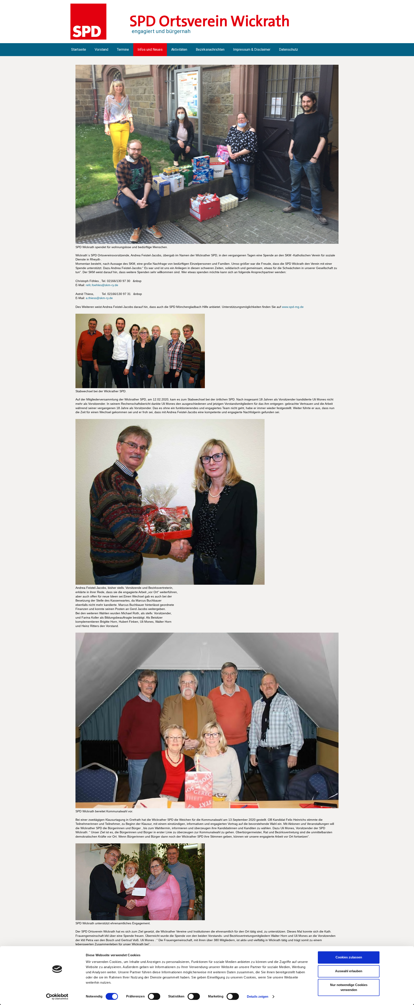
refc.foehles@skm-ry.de (102, 285)
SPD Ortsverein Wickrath (210, 21)
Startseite (78, 49)
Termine (123, 49)
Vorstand (101, 49)
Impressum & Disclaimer (251, 49)
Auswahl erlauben (348, 971)
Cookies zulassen (349, 957)
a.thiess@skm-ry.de (99, 298)
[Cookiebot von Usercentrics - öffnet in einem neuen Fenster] (57, 996)
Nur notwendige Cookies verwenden (348, 987)
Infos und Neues (150, 49)
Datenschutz (288, 49)
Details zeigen (257, 996)
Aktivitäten (179, 49)
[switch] (154, 996)
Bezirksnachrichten (210, 49)
